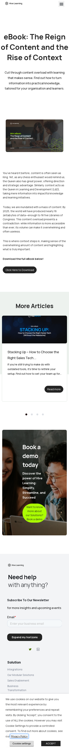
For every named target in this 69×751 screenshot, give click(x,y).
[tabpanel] (34, 358)
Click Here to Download (20, 270)
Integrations (14, 669)
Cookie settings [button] (22, 743)
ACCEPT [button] (51, 743)
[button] (61, 4)
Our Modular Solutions (20, 675)
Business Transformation (16, 688)
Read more (54, 389)
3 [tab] (37, 414)
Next (43, 414)
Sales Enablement (18, 680)
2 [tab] (32, 414)
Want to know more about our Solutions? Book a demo (34, 513)
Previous (25, 414)
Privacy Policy (19, 736)
